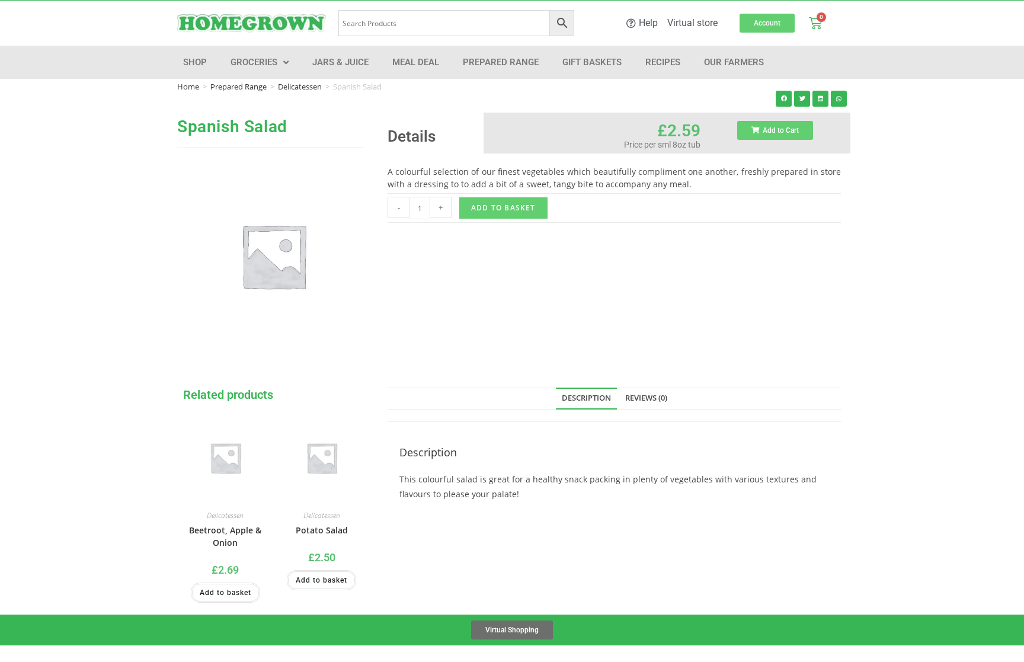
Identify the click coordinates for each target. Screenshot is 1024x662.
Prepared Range (501, 62)
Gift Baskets (592, 62)
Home (188, 86)
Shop (195, 62)
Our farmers (734, 62)
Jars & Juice (340, 62)
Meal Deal (415, 62)
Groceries (254, 62)
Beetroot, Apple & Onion (225, 536)
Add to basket (503, 208)
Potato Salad (322, 530)
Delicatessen (300, 86)
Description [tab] (586, 398)
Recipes (662, 62)
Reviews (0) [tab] (646, 398)
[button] (784, 99)
